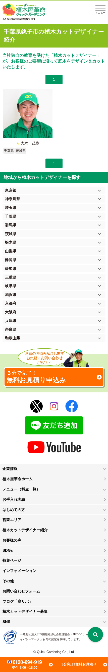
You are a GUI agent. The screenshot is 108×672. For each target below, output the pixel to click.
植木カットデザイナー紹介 (25, 530)
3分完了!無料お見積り (79, 664)
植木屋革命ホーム (18, 479)
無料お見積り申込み (36, 377)
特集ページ (12, 560)
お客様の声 (12, 540)
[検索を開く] (95, 634)
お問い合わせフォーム (21, 591)
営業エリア (12, 519)
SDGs (8, 550)
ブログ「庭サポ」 (18, 601)
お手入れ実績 (14, 499)
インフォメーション (19, 570)
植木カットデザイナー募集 (25, 611)
